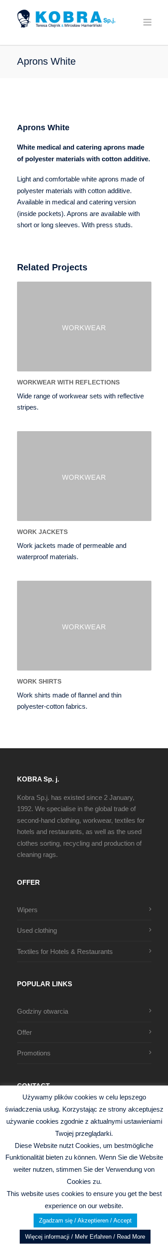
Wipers (27, 910)
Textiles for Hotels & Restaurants (65, 951)
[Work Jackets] (84, 476)
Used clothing (37, 930)
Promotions (34, 1053)
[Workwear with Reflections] (84, 326)
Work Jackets (42, 531)
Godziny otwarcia (42, 1011)
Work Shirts (39, 681)
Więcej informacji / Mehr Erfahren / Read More (85, 1236)
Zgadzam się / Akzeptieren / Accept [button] (85, 1220)
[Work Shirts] (84, 626)
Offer (24, 1032)
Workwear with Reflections (68, 382)
